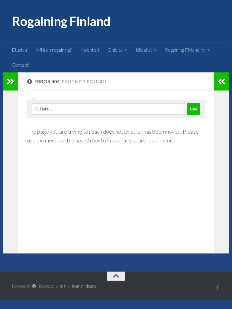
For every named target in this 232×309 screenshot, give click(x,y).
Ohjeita (115, 50)
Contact (20, 65)
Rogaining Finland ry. (185, 50)
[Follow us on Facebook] (217, 287)
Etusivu (19, 50)
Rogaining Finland (61, 21)
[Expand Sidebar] (10, 81)
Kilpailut (144, 50)
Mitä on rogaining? (53, 50)
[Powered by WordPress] (34, 286)
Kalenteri (89, 50)
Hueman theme (83, 286)
